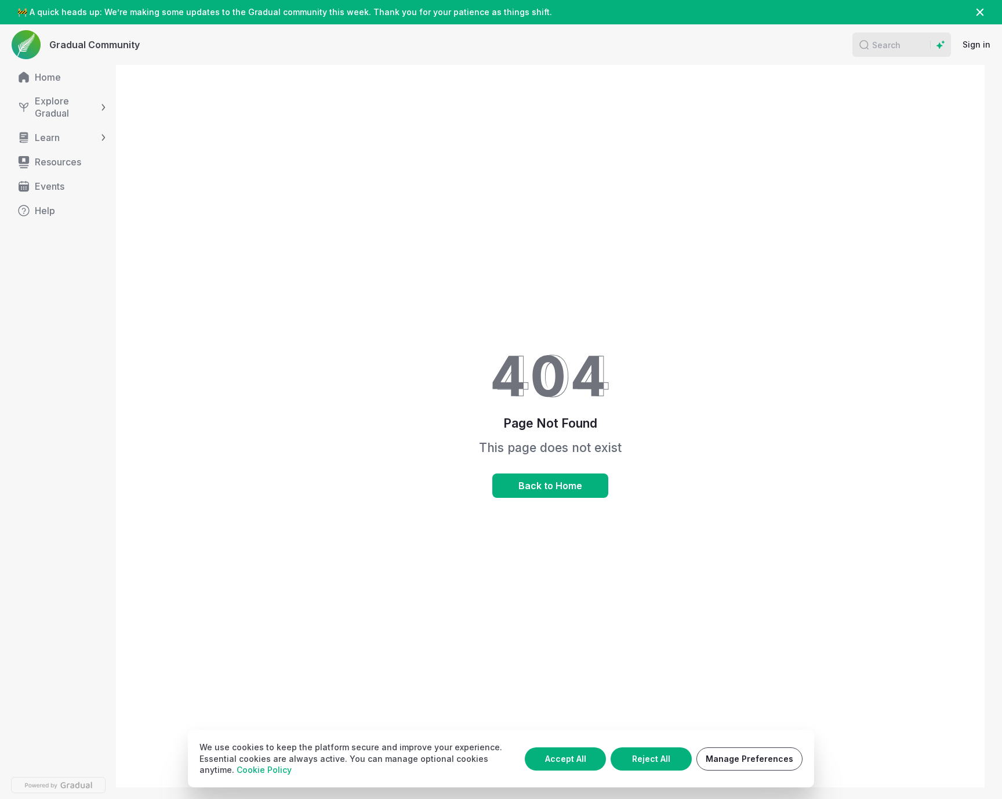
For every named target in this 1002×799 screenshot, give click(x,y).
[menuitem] (58, 77)
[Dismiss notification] (980, 12)
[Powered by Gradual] (58, 785)
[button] (864, 44)
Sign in (976, 44)
